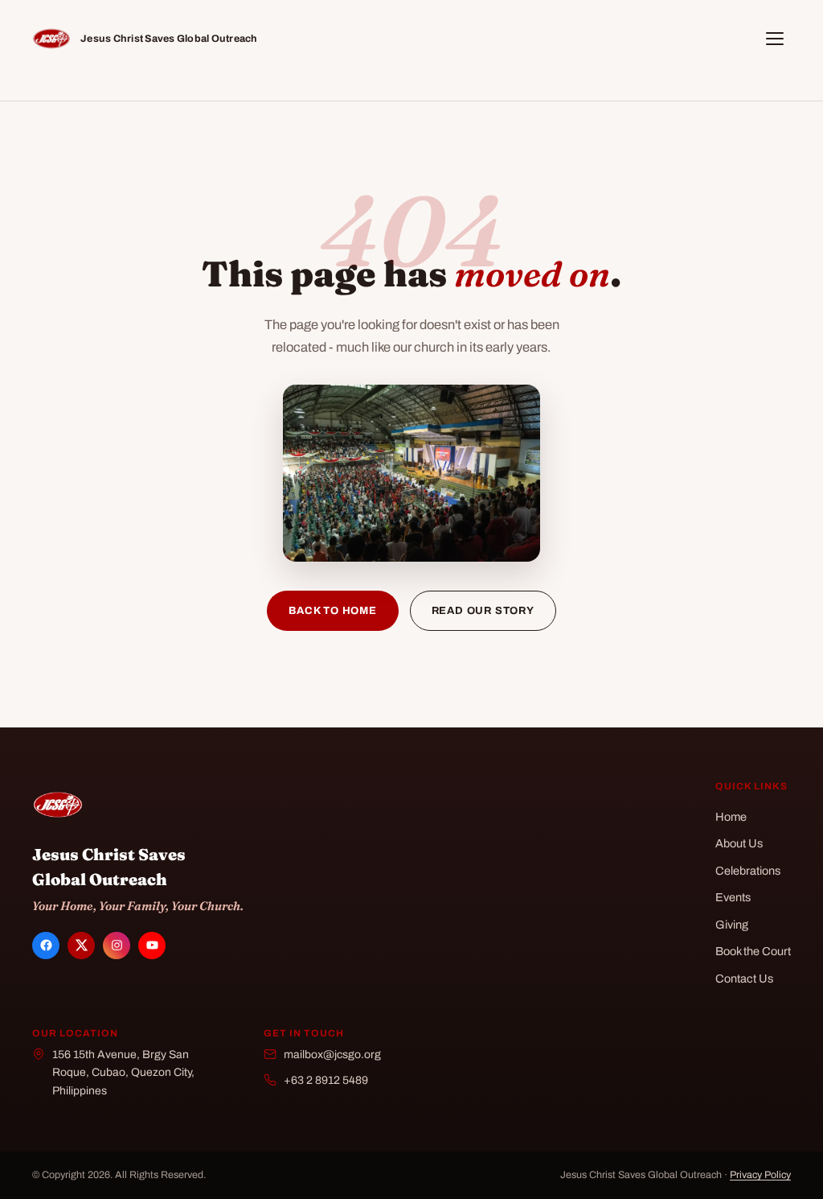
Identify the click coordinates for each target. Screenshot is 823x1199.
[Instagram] (116, 945)
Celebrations (747, 870)
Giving (731, 924)
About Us (739, 843)
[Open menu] (775, 39)
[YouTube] (152, 945)
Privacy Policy (760, 1174)
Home (731, 816)
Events (733, 897)
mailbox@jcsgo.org (332, 1055)
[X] (81, 945)
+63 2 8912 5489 (326, 1080)
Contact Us (744, 978)
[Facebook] (45, 945)
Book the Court (753, 951)
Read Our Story (483, 610)
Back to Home (332, 610)
